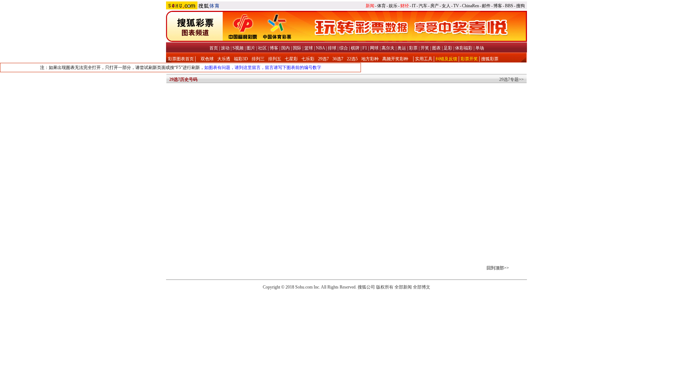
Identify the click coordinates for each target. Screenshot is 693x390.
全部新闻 (403, 287)
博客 (497, 5)
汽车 (423, 5)
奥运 (401, 48)
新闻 (370, 5)
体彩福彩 (463, 48)
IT (414, 5)
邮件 (486, 5)
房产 (434, 5)
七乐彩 (307, 58)
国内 (285, 48)
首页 (213, 48)
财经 (404, 5)
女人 (446, 5)
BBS (509, 5)
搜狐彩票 (489, 58)
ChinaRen (470, 5)
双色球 (207, 58)
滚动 (225, 48)
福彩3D (241, 58)
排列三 (258, 58)
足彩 (448, 48)
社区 (262, 48)
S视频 (238, 48)
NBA (320, 48)
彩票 (413, 48)
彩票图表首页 (181, 58)
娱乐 (393, 5)
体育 (381, 5)
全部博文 (421, 287)
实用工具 (423, 58)
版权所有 (384, 287)
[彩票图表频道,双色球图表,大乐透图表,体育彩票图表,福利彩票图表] (346, 40)
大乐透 (223, 58)
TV (456, 5)
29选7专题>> (511, 79)
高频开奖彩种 (395, 58)
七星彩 (291, 58)
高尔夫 (388, 48)
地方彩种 (370, 58)
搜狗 (520, 5)
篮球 (308, 48)
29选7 (323, 58)
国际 (297, 48)
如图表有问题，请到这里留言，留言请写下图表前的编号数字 (262, 67)
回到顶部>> (498, 267)
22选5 (352, 58)
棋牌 (355, 48)
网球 (374, 48)
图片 (251, 48)
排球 (332, 48)
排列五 (274, 58)
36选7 (337, 58)
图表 (436, 48)
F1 (364, 48)
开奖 (424, 48)
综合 (343, 48)
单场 (479, 48)
